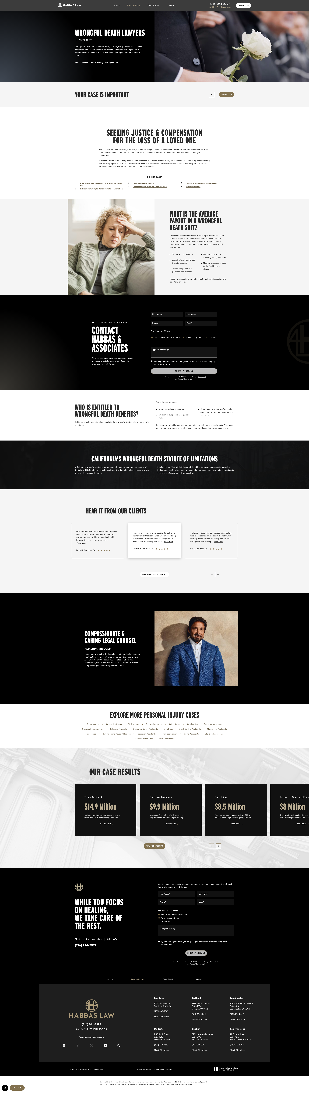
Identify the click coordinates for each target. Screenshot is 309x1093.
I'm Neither (212, 337)
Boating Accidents (154, 724)
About (117, 5)
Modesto (159, 1028)
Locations (170, 5)
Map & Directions (170, 1016)
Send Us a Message (184, 371)
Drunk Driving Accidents (190, 729)
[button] (5, 1088)
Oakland (196, 998)
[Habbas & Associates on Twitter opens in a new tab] (91, 1045)
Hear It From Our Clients (143, 183)
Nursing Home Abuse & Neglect (116, 733)
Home (77, 62)
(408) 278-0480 (186, 1084)
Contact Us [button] (17, 1087)
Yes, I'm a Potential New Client (167, 337)
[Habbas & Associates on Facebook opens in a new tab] (78, 1045)
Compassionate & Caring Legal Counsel (150, 186)
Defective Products (118, 729)
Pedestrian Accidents (146, 733)
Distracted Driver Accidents (145, 729)
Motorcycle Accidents (217, 729)
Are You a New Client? (161, 331)
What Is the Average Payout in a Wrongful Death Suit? (101, 184)
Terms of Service (183, 379)
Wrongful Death (111, 62)
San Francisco (237, 1028)
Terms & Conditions (143, 1069)
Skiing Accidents (191, 733)
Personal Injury (133, 5)
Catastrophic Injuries (213, 724)
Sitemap (169, 1069)
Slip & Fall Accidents (214, 733)
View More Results (154, 846)
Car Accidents (93, 724)
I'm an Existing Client (194, 337)
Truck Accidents (166, 738)
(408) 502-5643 (100, 649)
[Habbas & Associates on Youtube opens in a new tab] (105, 1045)
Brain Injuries (174, 724)
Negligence (91, 733)
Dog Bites (168, 729)
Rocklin (85, 62)
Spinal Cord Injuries (144, 738)
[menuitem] (64, 1045)
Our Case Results (193, 186)
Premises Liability (169, 733)
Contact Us (243, 5)
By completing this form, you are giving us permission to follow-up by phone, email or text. (184, 363)
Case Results (153, 5)
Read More (81, 543)
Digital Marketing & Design (229, 1069)
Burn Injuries (192, 724)
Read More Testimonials (153, 574)
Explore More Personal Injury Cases (201, 183)
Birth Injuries (133, 724)
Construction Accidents (92, 729)
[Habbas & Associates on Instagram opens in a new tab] (64, 1045)
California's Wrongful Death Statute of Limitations (101, 189)
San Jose (159, 998)
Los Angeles (236, 998)
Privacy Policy (202, 377)
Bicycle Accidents (113, 724)
